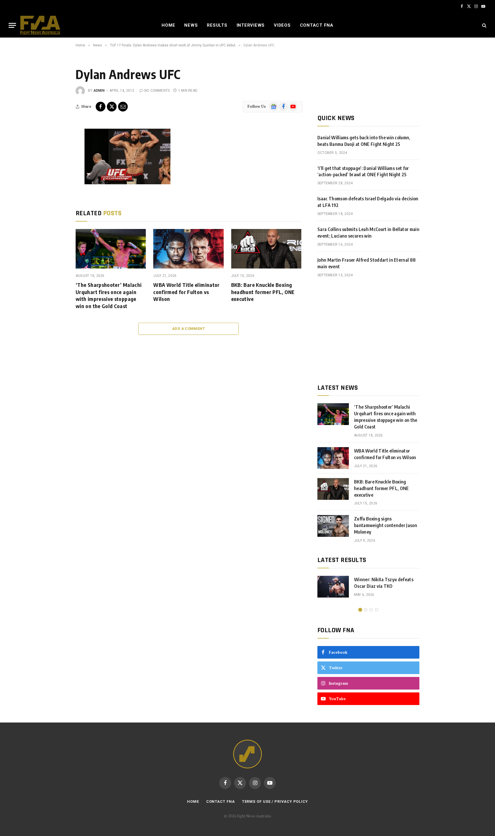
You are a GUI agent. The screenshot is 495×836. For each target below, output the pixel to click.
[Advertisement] (368, 331)
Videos (282, 25)
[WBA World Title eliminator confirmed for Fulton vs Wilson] (188, 249)
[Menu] (12, 25)
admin (99, 91)
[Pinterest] (56, 187)
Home (168, 25)
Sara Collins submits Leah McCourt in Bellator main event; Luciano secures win (368, 232)
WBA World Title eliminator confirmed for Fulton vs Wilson (186, 291)
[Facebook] (56, 148)
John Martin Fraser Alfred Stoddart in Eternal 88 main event (366, 263)
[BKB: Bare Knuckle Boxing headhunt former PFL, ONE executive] (266, 249)
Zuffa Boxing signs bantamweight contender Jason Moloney (385, 525)
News (191, 25)
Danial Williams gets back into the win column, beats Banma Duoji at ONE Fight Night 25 (363, 141)
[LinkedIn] (56, 174)
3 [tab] (371, 609)
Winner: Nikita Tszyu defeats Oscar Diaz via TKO (383, 583)
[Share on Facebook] (100, 106)
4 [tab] (376, 609)
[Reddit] (56, 213)
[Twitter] (56, 161)
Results (217, 25)
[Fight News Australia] (40, 25)
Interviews (251, 25)
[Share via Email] (123, 106)
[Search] (483, 25)
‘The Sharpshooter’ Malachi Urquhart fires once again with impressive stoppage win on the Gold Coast (109, 295)
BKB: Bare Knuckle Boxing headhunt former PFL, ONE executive (263, 291)
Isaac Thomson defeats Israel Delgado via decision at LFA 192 (368, 202)
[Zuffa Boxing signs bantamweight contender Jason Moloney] (333, 526)
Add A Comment (188, 328)
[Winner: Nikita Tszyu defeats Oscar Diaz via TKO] (333, 587)
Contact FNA (316, 25)
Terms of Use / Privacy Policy (275, 801)
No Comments (157, 91)
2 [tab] (365, 609)
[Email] (56, 200)
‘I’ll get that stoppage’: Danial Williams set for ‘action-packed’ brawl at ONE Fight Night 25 (363, 171)
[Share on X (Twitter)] (112, 106)
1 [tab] (360, 609)
